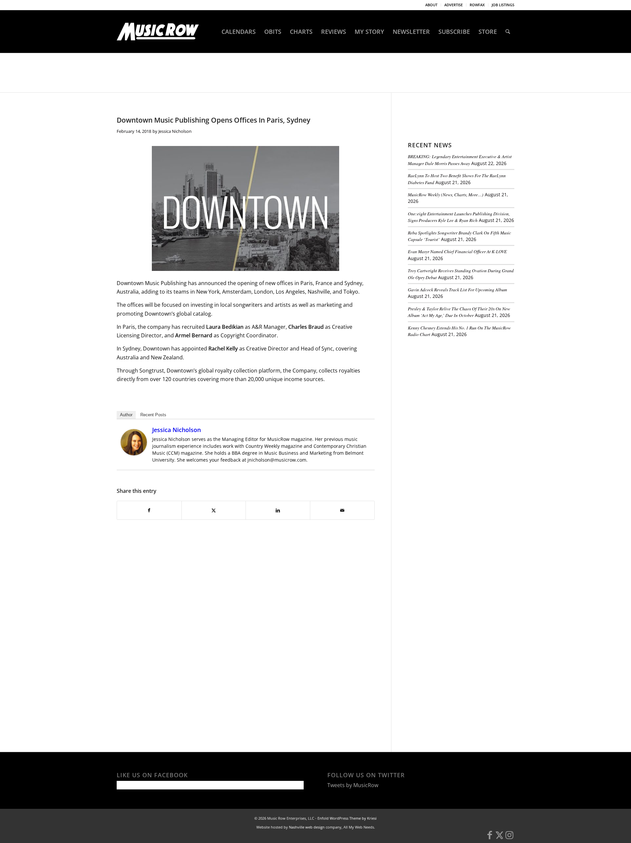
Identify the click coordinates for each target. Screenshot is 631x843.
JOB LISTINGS (503, 4)
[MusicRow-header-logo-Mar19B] (158, 31)
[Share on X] (214, 510)
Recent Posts (153, 414)
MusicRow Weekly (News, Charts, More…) (445, 194)
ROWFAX (477, 4)
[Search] (507, 31)
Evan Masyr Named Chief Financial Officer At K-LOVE (457, 251)
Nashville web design (307, 827)
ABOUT (431, 4)
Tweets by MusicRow (352, 785)
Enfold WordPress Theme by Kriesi (347, 818)
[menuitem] (431, 5)
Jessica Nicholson (175, 131)
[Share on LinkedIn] (278, 510)
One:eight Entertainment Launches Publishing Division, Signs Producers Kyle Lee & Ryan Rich (459, 216)
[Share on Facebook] (149, 510)
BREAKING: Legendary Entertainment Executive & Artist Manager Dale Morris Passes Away (460, 159)
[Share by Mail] (342, 510)
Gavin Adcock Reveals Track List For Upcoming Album (457, 289)
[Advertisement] (457, 388)
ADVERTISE (453, 4)
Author (126, 414)
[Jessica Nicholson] (134, 453)
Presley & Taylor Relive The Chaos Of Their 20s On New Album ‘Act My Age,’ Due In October (459, 311)
